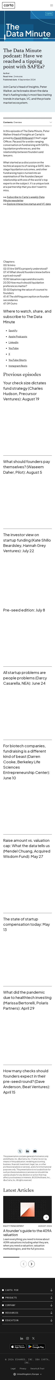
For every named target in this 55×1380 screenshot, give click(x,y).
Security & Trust (37, 1368)
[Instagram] (27, 1338)
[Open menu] (51, 5)
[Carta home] (8, 5)
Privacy (23, 1368)
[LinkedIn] (21, 1338)
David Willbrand (23, 137)
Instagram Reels (18, 365)
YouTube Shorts (18, 359)
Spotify (13, 330)
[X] (33, 1338)
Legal (13, 1368)
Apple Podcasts (18, 336)
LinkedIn (13, 342)
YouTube (14, 348)
